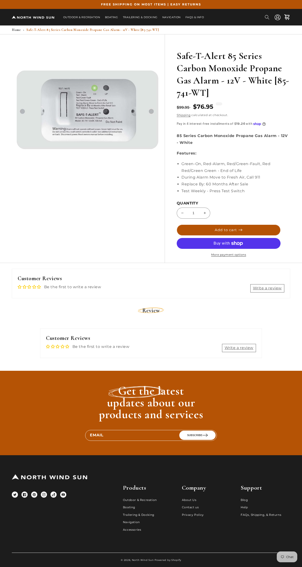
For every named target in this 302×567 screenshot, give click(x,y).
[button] (267, 17)
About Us (189, 500)
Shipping (184, 115)
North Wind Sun (143, 560)
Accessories (132, 529)
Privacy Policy (193, 515)
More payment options (228, 254)
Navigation (131, 522)
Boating (129, 507)
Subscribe (194, 435)
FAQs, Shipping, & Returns (261, 515)
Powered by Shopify (168, 560)
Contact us (190, 507)
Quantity (187, 203)
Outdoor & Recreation (140, 500)
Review (151, 310)
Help (244, 507)
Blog (244, 500)
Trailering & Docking (138, 515)
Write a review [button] (267, 288)
